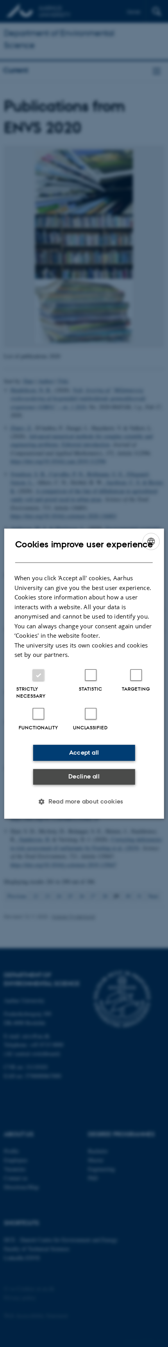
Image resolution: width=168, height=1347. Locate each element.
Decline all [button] (84, 776)
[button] (84, 801)
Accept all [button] (84, 752)
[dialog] (84, 673)
